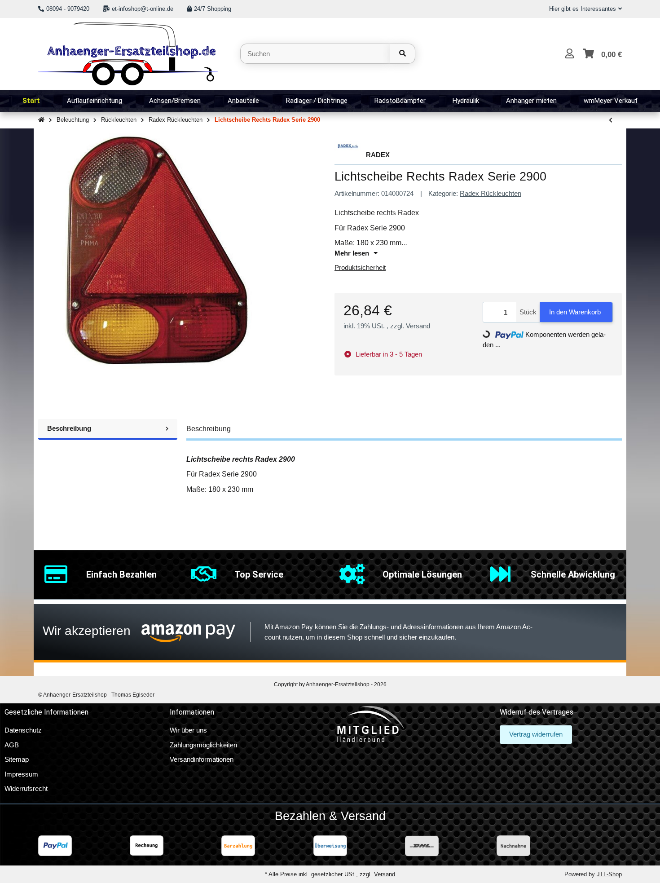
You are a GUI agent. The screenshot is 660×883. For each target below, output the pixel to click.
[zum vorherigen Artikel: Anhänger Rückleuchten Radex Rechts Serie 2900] (610, 120)
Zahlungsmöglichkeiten (203, 745)
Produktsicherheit (360, 267)
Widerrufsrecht (26, 788)
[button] (582, 8)
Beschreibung (69, 428)
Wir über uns (188, 730)
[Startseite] (41, 120)
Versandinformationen (201, 759)
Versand (418, 326)
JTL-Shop (609, 874)
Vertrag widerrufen (536, 734)
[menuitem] (31, 101)
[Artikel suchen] (402, 54)
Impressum (21, 774)
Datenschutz (23, 730)
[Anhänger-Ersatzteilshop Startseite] (128, 53)
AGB (11, 745)
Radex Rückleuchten (490, 193)
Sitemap (16, 759)
